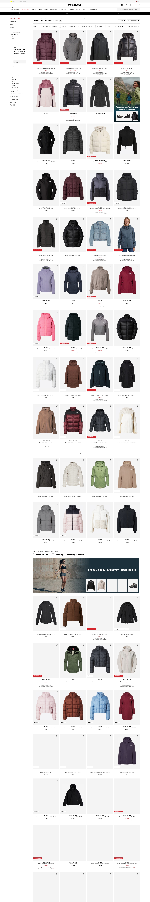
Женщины (12, 5)
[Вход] (126, 5)
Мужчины (20, 5)
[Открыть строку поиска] (118, 9)
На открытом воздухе (58, 18)
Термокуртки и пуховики (86, 18)
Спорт (41, 18)
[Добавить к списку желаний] (57, 32)
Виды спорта (47, 18)
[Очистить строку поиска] (139, 9)
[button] (122, 20)
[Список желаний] (135, 5)
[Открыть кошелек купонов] (122, 5)
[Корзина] (139, 5)
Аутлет (13, 1)
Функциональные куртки (72, 18)
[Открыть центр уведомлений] (131, 5)
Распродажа (44, 26)
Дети (27, 5)
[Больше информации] (46, 74)
